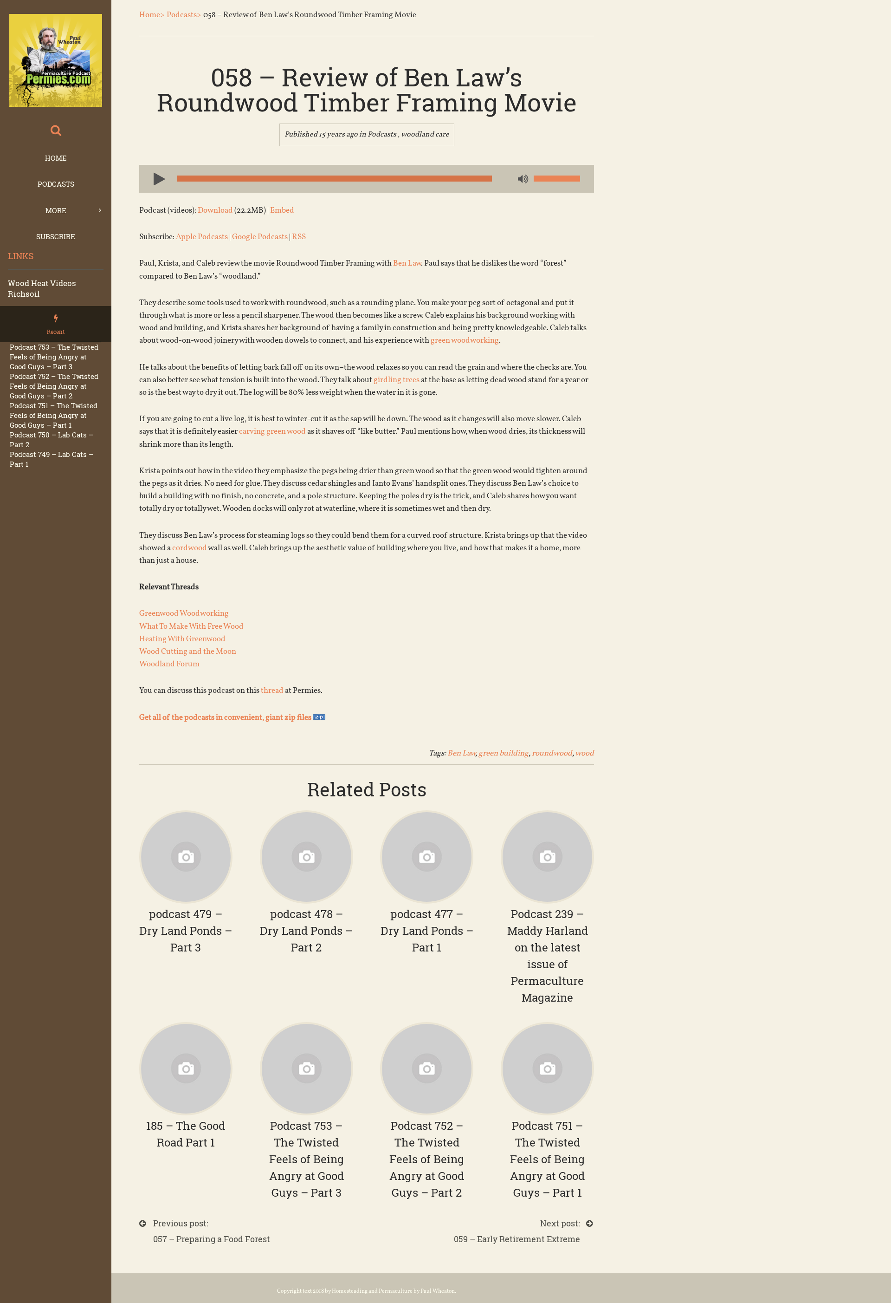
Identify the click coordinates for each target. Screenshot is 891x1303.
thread (272, 690)
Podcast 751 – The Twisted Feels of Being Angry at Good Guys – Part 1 (53, 415)
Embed (282, 210)
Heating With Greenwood (182, 639)
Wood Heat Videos (42, 283)
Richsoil (23, 293)
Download (215, 210)
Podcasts (56, 184)
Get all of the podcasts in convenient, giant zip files (226, 717)
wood (584, 753)
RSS (299, 237)
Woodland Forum (169, 664)
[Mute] (522, 179)
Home (56, 158)
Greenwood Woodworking (184, 613)
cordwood (189, 548)
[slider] (557, 179)
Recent (56, 331)
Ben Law (407, 263)
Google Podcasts (260, 237)
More (55, 210)
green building (503, 753)
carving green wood (272, 431)
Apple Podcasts (202, 237)
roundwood (552, 753)
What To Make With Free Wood (191, 626)
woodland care (425, 135)
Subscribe (55, 236)
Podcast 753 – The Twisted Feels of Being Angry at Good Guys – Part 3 (54, 356)
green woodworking (465, 340)
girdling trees (397, 380)
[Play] (155, 178)
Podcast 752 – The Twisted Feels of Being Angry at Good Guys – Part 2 (54, 385)
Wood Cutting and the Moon (187, 651)
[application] (366, 179)
